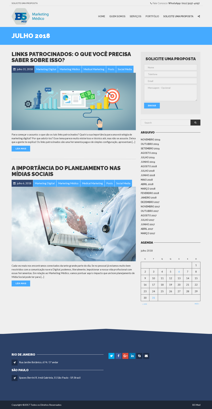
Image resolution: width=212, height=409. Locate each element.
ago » (197, 304)
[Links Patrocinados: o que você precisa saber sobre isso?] (74, 101)
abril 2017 (147, 229)
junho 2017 (148, 224)
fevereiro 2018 (150, 193)
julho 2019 (148, 157)
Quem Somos (117, 16)
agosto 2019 (149, 153)
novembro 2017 (150, 206)
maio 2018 (147, 179)
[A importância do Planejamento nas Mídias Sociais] (74, 223)
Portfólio (152, 16)
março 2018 (148, 188)
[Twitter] (111, 355)
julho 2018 (148, 171)
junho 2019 (148, 162)
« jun (144, 304)
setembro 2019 (150, 148)
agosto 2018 (149, 166)
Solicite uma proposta (25, 3)
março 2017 (148, 233)
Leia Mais (21, 148)
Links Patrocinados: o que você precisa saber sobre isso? (71, 57)
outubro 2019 (150, 144)
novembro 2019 (150, 139)
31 (153, 297)
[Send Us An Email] (146, 355)
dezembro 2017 (150, 202)
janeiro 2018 (149, 197)
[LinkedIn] (132, 355)
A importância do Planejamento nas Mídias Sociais (66, 171)
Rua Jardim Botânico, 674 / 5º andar (38, 362)
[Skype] (139, 355)
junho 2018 (148, 175)
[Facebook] (118, 355)
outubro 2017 (150, 211)
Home (101, 16)
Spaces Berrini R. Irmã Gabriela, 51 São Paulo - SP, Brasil (49, 377)
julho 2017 (147, 220)
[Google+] (125, 355)
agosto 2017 (149, 215)
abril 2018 (147, 184)
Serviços (135, 16)
